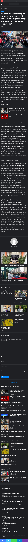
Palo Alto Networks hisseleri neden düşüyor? (11, 402)
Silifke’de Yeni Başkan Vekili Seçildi (18, 477)
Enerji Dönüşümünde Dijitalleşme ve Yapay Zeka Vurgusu (18, 415)
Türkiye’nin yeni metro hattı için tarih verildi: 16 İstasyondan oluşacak (6, 292)
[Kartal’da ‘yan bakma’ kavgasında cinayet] (7, 322)
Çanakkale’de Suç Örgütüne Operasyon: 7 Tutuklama (20, 300)
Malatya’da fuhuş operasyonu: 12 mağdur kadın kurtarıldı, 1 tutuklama (17, 392)
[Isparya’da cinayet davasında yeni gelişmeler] (5, 460)
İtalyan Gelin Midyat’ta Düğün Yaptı (9, 468)
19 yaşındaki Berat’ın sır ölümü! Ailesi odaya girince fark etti (20, 314)
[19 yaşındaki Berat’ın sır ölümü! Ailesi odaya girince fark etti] (21, 308)
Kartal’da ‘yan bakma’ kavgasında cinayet (6, 328)
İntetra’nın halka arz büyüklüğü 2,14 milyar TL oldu (13, 410)
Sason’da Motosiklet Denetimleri (19, 320)
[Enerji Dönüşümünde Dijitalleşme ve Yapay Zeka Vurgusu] (5, 416)
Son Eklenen (14, 382)
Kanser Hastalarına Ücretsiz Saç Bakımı (5, 313)
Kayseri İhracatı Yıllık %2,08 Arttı (9, 464)
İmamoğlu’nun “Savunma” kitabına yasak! (11, 1)
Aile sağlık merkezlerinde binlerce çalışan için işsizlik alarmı (17, 472)
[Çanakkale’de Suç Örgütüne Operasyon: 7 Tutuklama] (21, 293)
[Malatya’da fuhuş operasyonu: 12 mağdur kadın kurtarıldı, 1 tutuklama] (4, 110)
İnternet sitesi (4, 366)
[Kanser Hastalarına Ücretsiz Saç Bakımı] (7, 308)
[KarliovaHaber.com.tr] (14, 4)
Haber (8, 8)
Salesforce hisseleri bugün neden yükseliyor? (12, 440)
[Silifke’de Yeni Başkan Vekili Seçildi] (5, 479)
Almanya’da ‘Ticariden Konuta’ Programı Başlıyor (13, 436)
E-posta (3, 361)
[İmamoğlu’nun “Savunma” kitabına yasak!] (4, 116)
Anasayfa (4, 8)
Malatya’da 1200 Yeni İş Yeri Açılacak (10, 386)
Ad (2, 356)
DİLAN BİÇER (14, 247)
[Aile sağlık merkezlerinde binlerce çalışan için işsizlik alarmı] (5, 473)
